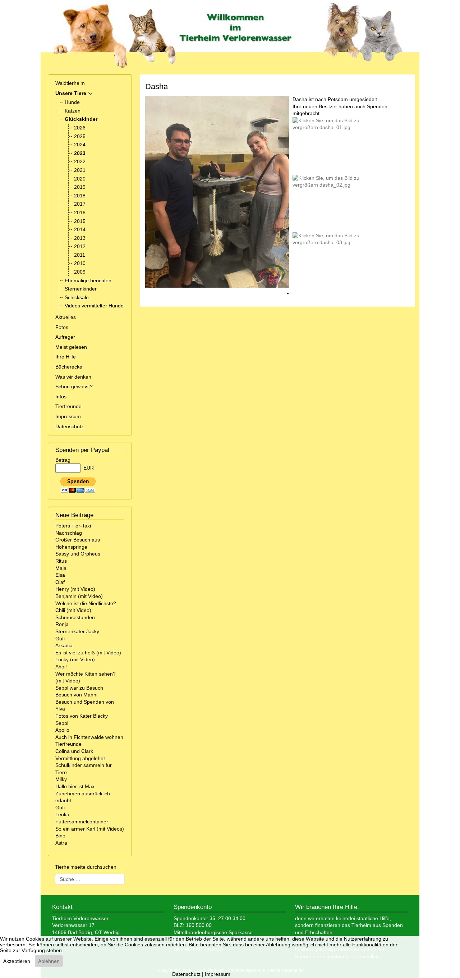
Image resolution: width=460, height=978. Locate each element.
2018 (80, 195)
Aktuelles (65, 317)
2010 (80, 263)
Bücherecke (68, 367)
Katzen (72, 111)
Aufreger (65, 337)
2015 (80, 221)
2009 (80, 272)
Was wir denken (73, 377)
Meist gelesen (71, 347)
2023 (80, 153)
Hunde (72, 102)
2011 (79, 255)
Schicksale (77, 297)
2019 (80, 187)
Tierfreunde (68, 406)
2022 (80, 161)
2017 (80, 204)
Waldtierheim (70, 83)
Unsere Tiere (70, 93)
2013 (80, 238)
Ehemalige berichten (88, 280)
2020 (80, 179)
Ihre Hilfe (65, 357)
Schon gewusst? (74, 386)
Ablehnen (49, 961)
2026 (80, 128)
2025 (80, 136)
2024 (80, 144)
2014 (80, 229)
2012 (80, 246)
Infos (60, 396)
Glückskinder (81, 119)
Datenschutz (69, 426)
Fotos (61, 327)
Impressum (68, 416)
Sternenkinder (81, 289)
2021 (80, 170)
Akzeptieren (16, 961)
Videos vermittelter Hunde (94, 306)
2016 (80, 212)
